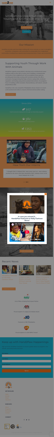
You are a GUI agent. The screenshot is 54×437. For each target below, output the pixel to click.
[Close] (46, 194)
